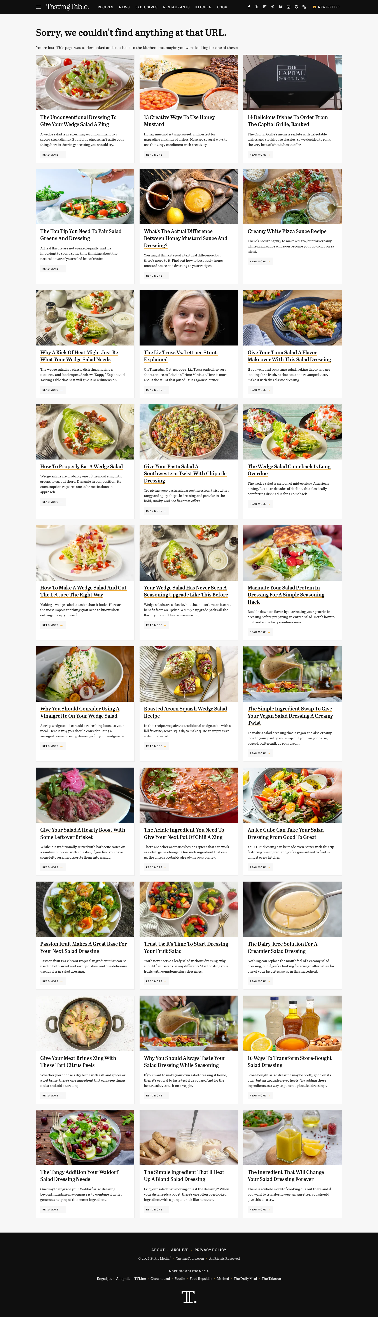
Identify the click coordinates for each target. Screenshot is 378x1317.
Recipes (105, 6)
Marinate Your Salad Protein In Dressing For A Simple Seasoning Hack (286, 595)
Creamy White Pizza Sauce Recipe (287, 231)
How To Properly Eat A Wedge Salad (81, 466)
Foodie (180, 1278)
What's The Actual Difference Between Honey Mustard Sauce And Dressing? (186, 238)
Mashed (223, 1278)
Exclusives (146, 6)
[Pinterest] (273, 7)
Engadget (104, 1278)
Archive (179, 1249)
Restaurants (176, 6)
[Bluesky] (280, 7)
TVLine (140, 1278)
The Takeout (271, 1278)
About (158, 1249)
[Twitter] (257, 7)
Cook (222, 6)
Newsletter (329, 7)
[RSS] (304, 7)
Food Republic (201, 1278)
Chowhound (160, 1278)
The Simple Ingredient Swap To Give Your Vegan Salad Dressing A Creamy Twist (290, 716)
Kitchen (203, 6)
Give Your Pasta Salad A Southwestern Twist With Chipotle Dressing (185, 473)
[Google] (296, 7)
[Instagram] (288, 7)
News (124, 6)
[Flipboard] (265, 7)
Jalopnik (123, 1278)
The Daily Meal (245, 1278)
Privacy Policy (211, 1249)
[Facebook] (249, 7)
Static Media (160, 1258)
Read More (50, 154)
